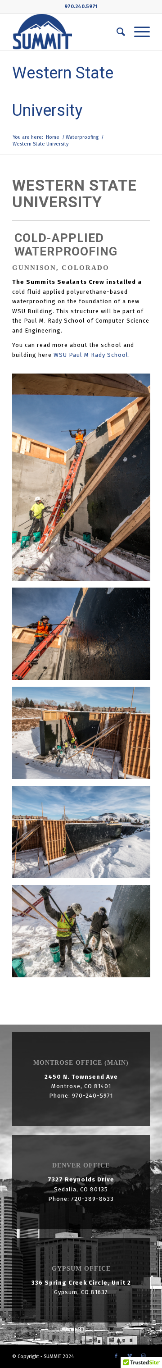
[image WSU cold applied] (84, 835)
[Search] (116, 32)
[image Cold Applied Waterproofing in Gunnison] (84, 934)
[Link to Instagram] (143, 1356)
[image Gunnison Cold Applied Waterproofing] (84, 736)
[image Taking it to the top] (84, 637)
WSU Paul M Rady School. (92, 354)
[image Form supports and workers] (84, 481)
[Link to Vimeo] (129, 1356)
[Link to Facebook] (116, 1356)
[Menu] (137, 32)
